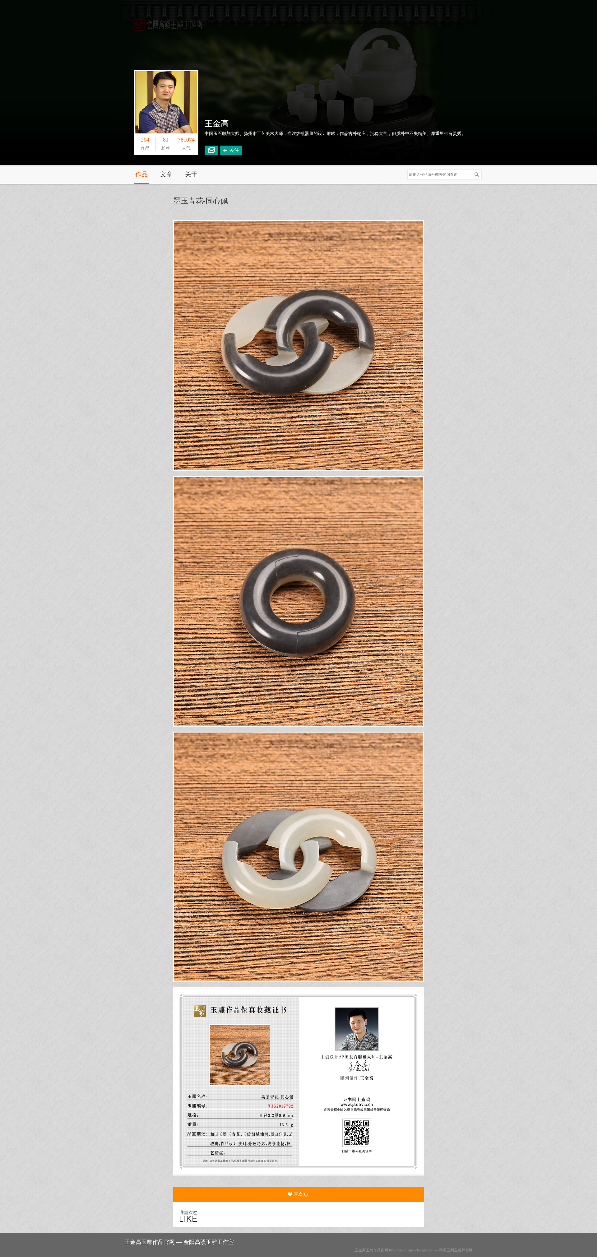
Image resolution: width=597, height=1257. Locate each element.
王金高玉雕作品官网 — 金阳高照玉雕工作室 (179, 1242)
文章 (166, 174)
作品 (141, 174)
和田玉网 (446, 1250)
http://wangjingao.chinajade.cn (411, 1250)
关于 (191, 174)
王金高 (217, 123)
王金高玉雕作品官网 (371, 1250)
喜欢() (301, 1194)
